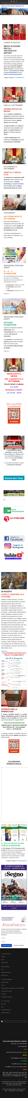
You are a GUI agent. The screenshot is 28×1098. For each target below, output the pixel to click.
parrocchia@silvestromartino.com (18, 3)
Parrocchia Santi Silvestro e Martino (12, 7)
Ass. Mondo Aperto (5, 953)
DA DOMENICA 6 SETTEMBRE (10, 168)
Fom (2, 969)
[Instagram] (16, 1)
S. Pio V (3, 985)
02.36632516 (6, 3)
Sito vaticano (4, 975)
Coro (2, 1006)
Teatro (2, 959)
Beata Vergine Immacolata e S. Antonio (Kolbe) (12, 988)
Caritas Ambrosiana (6, 972)
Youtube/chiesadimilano (15, 74)
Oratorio (3, 956)
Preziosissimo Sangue (6, 996)
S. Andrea (3, 994)
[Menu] (26, 11)
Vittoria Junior (4, 962)
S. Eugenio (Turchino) (6, 991)
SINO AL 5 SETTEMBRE (13, 105)
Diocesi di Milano (5, 966)
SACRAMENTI (9, 213)
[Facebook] (11, 1)
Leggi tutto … (7, 293)
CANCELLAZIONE (18, 945)
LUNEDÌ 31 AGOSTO (12, 43)
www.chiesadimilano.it (12, 72)
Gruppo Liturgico (5, 1012)
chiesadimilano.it (19, 77)
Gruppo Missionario (6, 1009)
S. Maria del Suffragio (6, 979)
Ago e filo (3, 1004)
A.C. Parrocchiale (5, 1001)
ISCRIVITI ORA (6, 945)
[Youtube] (14, 1)
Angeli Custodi (4, 982)
